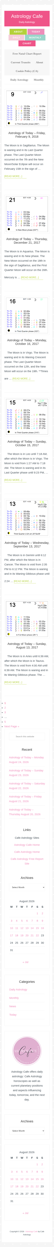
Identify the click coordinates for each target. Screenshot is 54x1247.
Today (12, 1014)
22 (37, 935)
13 (27, 928)
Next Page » (11, 726)
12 (21, 928)
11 (16, 928)
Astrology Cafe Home (27, 844)
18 (16, 935)
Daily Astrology (18, 989)
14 (32, 928)
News (12, 1006)
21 (32, 935)
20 (27, 935)
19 (21, 935)
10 (11, 928)
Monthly (14, 997)
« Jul (25, 962)
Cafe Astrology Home (27, 851)
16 (42, 928)
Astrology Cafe (27, 16)
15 (37, 928)
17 (11, 935)
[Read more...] (13, 176)
